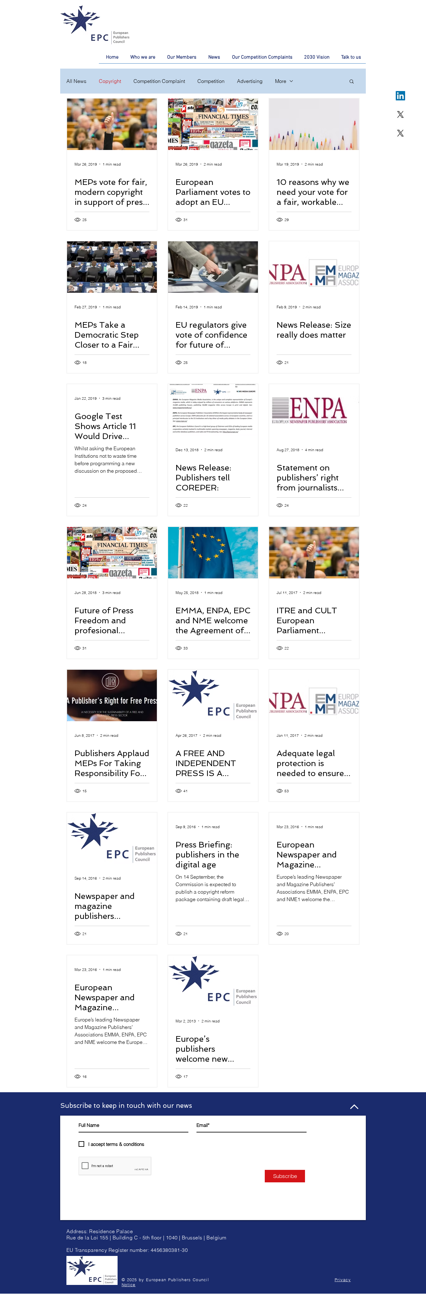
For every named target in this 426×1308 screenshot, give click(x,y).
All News (76, 81)
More (280, 81)
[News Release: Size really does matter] (314, 267)
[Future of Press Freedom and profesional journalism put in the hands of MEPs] (112, 552)
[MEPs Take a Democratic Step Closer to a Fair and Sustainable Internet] (112, 267)
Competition (211, 81)
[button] (352, 82)
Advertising (250, 81)
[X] (400, 114)
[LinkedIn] (400, 95)
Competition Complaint (159, 81)
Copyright (110, 81)
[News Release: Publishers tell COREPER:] (213, 410)
